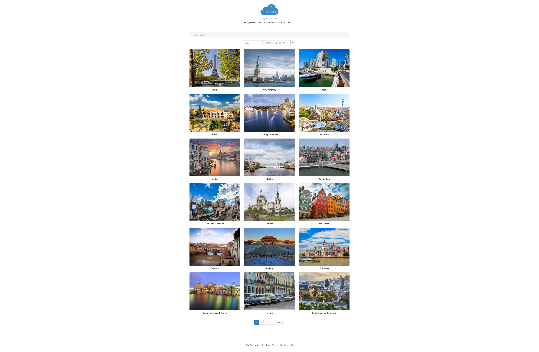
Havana (269, 312)
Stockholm (324, 223)
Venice (215, 179)
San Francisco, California (324, 312)
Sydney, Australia (269, 134)
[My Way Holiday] (269, 9)
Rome (215, 134)
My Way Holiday (253, 345)
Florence (215, 268)
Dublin (269, 179)
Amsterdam (324, 179)
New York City (269, 89)
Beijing (269, 268)
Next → (280, 322)
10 (272, 322)
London (269, 223)
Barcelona (324, 134)
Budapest (324, 268)
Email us (266, 345)
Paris (214, 89)
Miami (324, 89)
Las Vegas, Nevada (215, 223)
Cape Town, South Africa (215, 312)
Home (194, 35)
